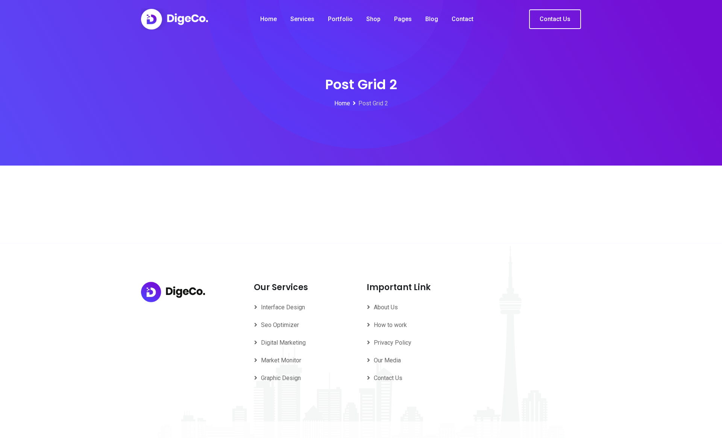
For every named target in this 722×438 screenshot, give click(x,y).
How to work (390, 324)
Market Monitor (281, 360)
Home (268, 19)
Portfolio (340, 19)
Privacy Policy (392, 342)
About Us (386, 307)
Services (302, 19)
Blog (431, 19)
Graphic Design (281, 378)
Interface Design (283, 307)
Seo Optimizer (280, 324)
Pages (403, 19)
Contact (462, 19)
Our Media (387, 360)
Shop (373, 19)
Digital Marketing (283, 342)
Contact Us (555, 19)
